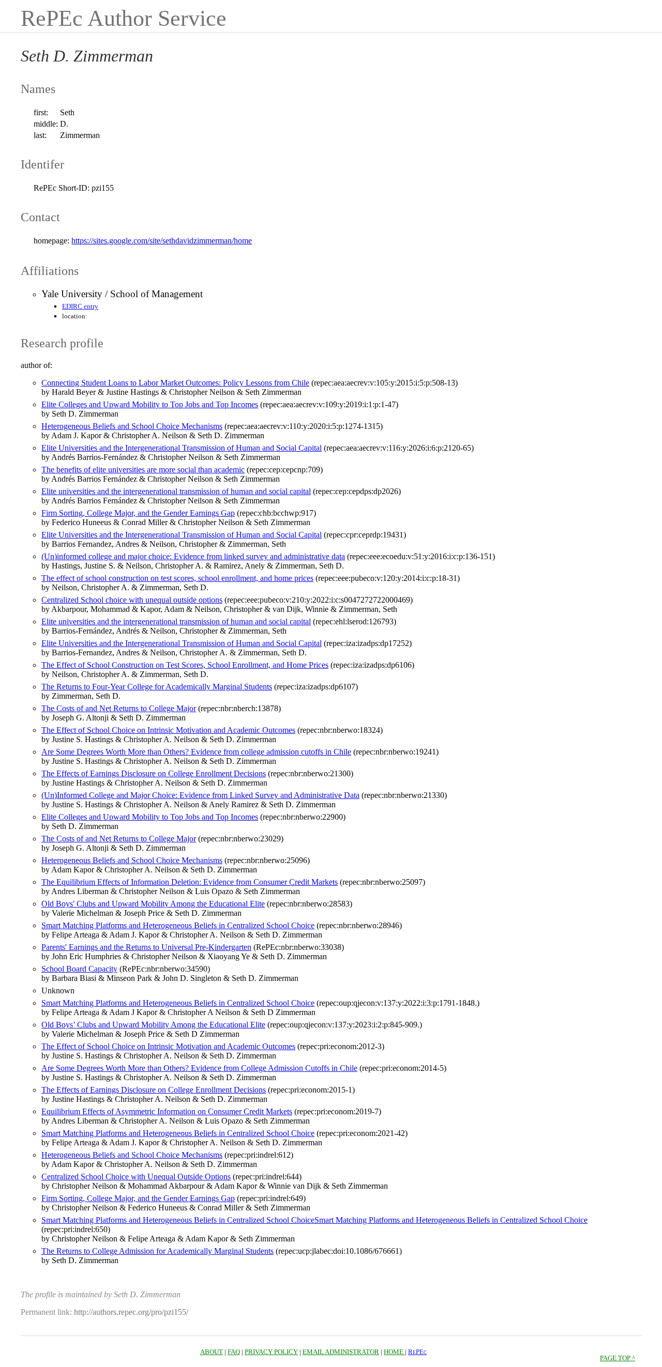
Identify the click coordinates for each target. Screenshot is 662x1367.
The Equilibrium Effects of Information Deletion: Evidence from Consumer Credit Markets (189, 882)
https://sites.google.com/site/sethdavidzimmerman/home (161, 240)
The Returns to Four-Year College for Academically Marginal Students (156, 686)
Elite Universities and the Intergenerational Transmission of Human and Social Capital (181, 447)
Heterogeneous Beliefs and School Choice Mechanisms (131, 426)
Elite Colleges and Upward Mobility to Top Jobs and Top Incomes (149, 404)
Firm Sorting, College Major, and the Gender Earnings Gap (138, 513)
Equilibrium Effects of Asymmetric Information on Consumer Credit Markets (166, 1111)
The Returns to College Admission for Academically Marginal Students (157, 1251)
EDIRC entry (80, 306)
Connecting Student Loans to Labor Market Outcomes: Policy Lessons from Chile (175, 382)
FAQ (234, 1352)
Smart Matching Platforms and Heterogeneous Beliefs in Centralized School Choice (177, 925)
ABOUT (211, 1352)
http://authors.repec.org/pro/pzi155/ (131, 1312)
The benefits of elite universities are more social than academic (143, 469)
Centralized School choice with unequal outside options (131, 599)
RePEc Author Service (124, 18)
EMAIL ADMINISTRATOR (341, 1352)
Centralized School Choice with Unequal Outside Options (136, 1176)
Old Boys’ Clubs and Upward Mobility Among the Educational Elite (153, 1024)
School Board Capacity (79, 968)
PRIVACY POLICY (271, 1352)
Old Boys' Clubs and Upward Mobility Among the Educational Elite (153, 903)
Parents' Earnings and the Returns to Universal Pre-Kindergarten (146, 947)
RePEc (417, 1352)
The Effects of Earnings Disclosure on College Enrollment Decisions (153, 773)
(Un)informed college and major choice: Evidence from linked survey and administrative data (193, 556)
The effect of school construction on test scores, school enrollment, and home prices (177, 578)
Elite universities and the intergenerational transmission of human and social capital (176, 491)
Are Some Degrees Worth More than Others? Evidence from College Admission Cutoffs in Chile (199, 1068)
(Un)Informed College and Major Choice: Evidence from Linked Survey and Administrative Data (200, 795)
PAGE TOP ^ (617, 1358)
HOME (394, 1352)
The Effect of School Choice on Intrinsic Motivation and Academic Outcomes (168, 730)
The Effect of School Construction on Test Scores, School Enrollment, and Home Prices (184, 665)
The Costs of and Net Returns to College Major (118, 708)
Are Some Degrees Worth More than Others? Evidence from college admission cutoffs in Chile (196, 751)
